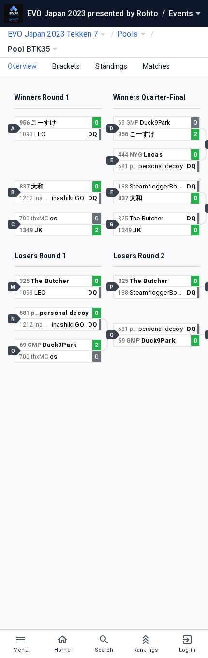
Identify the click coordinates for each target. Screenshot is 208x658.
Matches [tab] (156, 66)
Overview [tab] (22, 66)
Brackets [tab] (66, 66)
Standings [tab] (111, 66)
